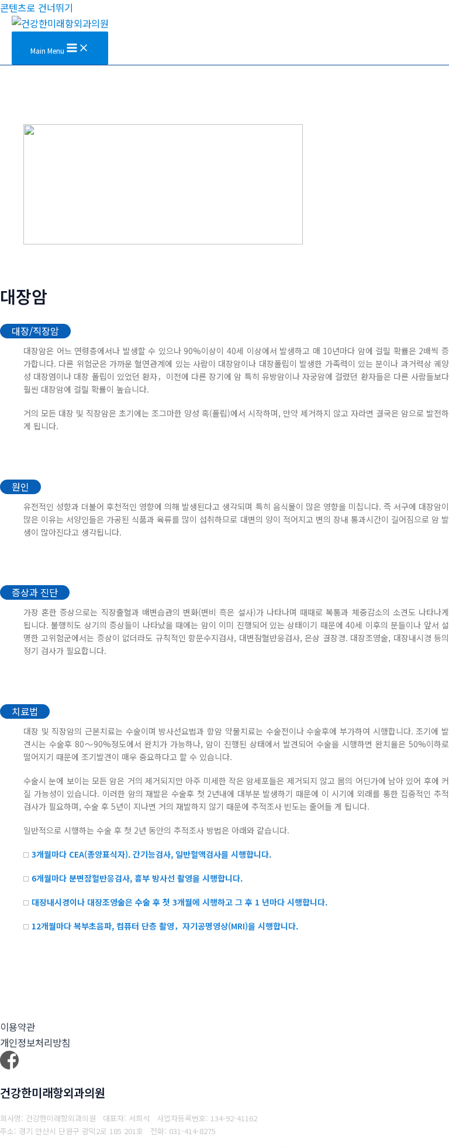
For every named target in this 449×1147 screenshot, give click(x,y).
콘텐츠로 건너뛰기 (36, 8)
